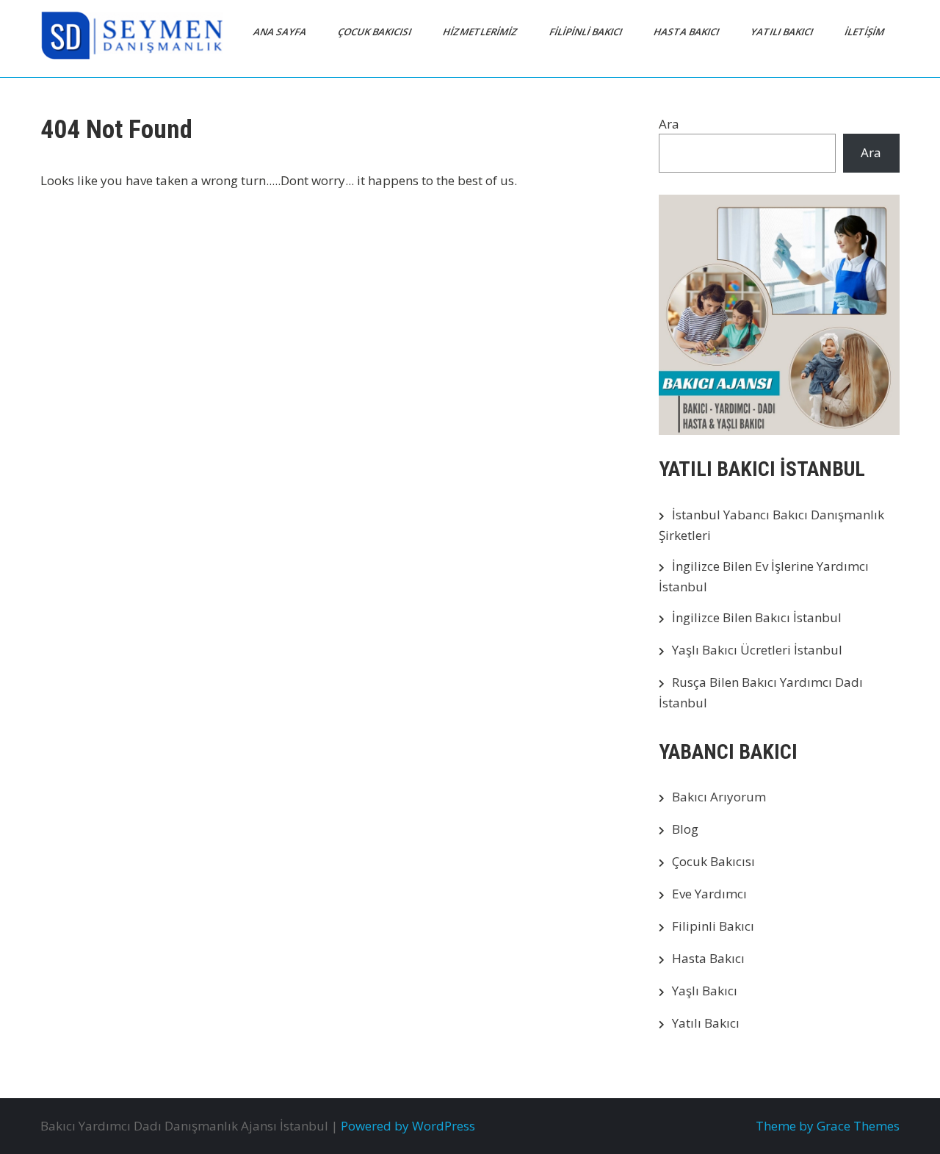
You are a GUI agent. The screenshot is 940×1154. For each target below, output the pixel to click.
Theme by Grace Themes (828, 1125)
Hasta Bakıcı (708, 958)
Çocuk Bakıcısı (713, 861)
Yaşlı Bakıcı (704, 990)
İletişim (865, 31)
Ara (669, 123)
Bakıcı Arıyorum (719, 796)
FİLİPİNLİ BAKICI (587, 31)
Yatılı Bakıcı (706, 1022)
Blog (685, 829)
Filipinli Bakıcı (713, 925)
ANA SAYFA (281, 31)
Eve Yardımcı (709, 893)
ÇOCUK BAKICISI (375, 31)
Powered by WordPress (408, 1125)
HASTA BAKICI (687, 31)
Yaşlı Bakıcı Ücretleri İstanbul (757, 649)
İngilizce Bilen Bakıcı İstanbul (757, 617)
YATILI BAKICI (783, 31)
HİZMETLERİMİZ (481, 31)
